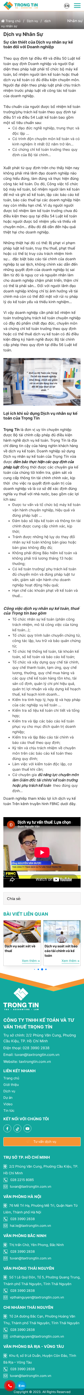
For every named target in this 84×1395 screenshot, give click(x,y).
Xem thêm (30, 961)
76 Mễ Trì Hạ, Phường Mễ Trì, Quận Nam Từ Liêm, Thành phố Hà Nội (40, 1208)
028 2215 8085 (21, 1180)
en (67, 6)
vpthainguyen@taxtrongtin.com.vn (36, 1297)
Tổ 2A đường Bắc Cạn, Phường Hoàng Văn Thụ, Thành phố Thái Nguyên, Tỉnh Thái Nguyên (41, 1319)
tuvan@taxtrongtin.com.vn (31, 1054)
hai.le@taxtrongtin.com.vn (30, 1225)
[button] (34, 969)
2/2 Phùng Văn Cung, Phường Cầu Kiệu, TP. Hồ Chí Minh (40, 1169)
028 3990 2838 (26, 1048)
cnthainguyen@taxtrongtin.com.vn (36, 1336)
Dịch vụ (32, 21)
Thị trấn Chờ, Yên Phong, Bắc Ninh (36, 1245)
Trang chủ (12, 21)
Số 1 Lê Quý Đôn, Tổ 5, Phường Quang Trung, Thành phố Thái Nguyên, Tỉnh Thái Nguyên (41, 1280)
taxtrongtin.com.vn (27, 1061)
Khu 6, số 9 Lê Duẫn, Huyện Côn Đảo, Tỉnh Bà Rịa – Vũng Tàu (39, 1358)
